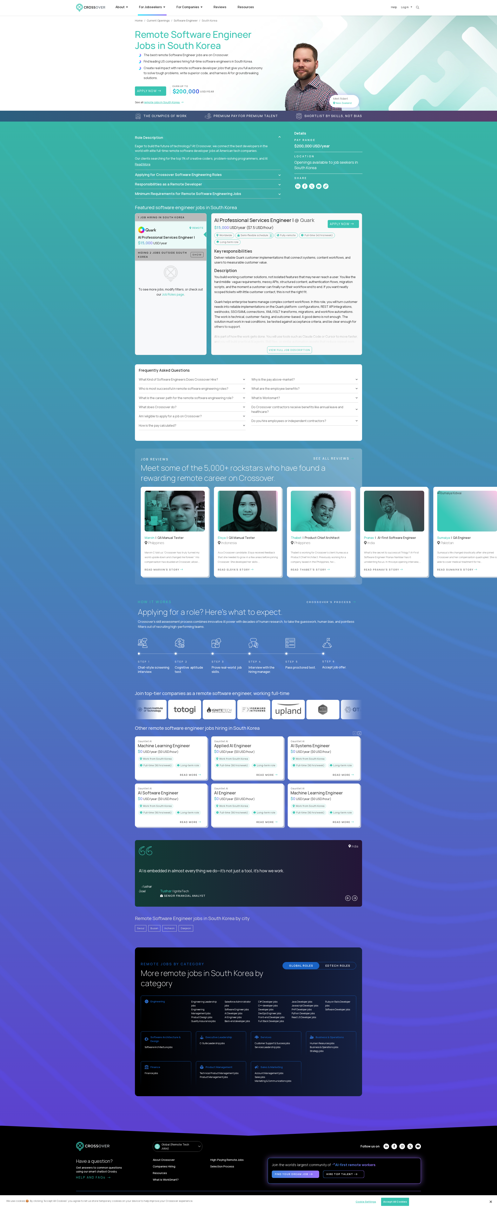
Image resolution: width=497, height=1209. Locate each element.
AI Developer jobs (233, 1013)
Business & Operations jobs (324, 1047)
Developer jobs (265, 1009)
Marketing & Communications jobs (273, 1081)
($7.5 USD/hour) (260, 227)
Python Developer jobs (303, 1013)
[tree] (192, 402)
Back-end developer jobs (237, 1021)
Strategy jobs (316, 1051)
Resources (246, 7)
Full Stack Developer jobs (271, 1021)
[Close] (491, 1201)
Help (394, 7)
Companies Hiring (164, 1166)
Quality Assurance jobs (203, 1021)
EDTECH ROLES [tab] (337, 965)
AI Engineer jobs (233, 1017)
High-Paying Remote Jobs (227, 1160)
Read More (142, 164)
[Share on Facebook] (305, 186)
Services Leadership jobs (267, 1047)
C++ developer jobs (268, 1005)
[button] (208, 137)
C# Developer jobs (267, 1001)
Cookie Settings (366, 1201)
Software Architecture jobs (158, 1047)
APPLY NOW (147, 91)
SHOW (197, 254)
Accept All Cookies (395, 1201)
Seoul (140, 928)
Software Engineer (186, 20)
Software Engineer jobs (237, 1009)
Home (139, 20)
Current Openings (158, 20)
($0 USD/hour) (168, 752)
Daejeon (186, 928)
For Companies (188, 7)
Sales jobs (260, 1077)
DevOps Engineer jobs (269, 1013)
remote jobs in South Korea (162, 102)
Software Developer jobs (337, 1009)
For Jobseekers (150, 7)
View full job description (289, 350)
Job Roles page (173, 294)
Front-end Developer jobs (271, 1017)
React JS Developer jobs (304, 1017)
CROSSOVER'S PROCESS (330, 602)
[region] (248, 1202)
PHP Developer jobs (302, 1009)
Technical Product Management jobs (219, 1073)
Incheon (169, 928)
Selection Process (222, 1166)
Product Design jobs (201, 1017)
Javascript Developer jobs (305, 1005)
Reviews (220, 7)
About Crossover (164, 1160)
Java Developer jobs (302, 1001)
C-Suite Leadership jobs (212, 1043)
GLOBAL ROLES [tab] (301, 965)
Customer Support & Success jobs (272, 1043)
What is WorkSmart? (166, 1179)
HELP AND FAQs (91, 1177)
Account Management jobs (269, 1073)
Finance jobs (151, 1073)
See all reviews (332, 458)
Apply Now (340, 224)
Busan (154, 928)
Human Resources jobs (322, 1043)
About (120, 7)
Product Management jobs (214, 1077)
